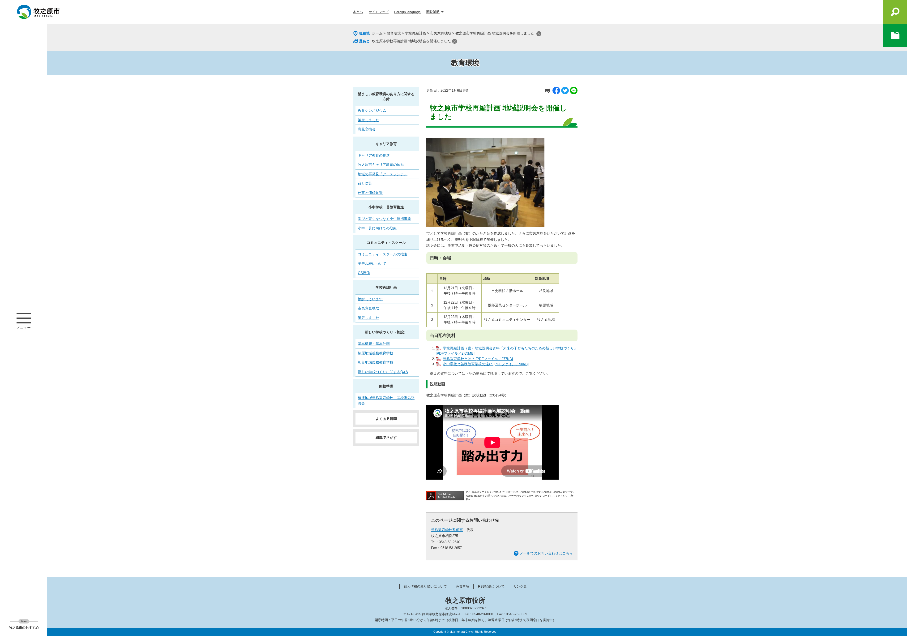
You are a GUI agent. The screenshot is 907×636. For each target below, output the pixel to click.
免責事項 (462, 586)
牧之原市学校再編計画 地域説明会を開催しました (411, 41)
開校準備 (386, 386)
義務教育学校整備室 (447, 530)
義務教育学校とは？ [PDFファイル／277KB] (478, 359)
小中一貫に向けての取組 (377, 228)
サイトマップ (379, 12)
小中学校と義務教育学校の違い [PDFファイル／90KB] (486, 364)
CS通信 (364, 273)
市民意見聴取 (440, 33)
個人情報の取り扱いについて (425, 586)
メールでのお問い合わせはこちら (546, 553)
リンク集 (520, 586)
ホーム (377, 33)
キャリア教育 (386, 144)
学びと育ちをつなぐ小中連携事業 (384, 219)
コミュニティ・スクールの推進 (382, 254)
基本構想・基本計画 (374, 344)
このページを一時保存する (895, 35)
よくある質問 (386, 419)
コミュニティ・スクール (386, 243)
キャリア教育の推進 (374, 155)
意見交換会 (367, 129)
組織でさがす (386, 437)
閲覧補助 (433, 12)
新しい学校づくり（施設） (386, 332)
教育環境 (394, 33)
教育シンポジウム (372, 110)
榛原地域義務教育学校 (375, 353)
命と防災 (365, 183)
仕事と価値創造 (370, 193)
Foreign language (407, 12)
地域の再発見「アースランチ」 (382, 174)
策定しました (368, 120)
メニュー (24, 318)
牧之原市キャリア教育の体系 (381, 165)
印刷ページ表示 (547, 90)
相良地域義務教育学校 (375, 362)
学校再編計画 (415, 33)
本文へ (358, 12)
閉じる (538, 33)
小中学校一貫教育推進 (386, 207)
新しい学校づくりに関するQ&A (383, 372)
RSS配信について (491, 586)
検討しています (370, 299)
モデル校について (372, 264)
